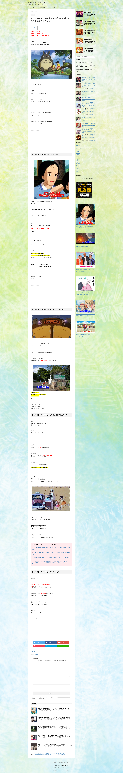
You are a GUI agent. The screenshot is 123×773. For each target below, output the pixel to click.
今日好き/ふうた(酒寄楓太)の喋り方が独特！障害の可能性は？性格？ (88, 119)
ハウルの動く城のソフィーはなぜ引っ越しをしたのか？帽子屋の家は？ (49, 753)
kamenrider (78, 157)
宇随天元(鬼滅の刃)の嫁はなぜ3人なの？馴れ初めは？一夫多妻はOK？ (89, 14)
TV (94, 108)
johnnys (77, 156)
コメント (35, 662)
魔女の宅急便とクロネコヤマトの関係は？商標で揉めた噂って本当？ (88, 111)
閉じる (35, 27)
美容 (77, 171)
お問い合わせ (42, 7)
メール (35, 683)
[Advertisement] (51, 140)
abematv (91, 108)
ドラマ (77, 166)
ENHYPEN (78, 153)
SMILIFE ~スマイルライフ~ (37, 2)
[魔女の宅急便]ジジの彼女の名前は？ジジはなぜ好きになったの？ (53, 735)
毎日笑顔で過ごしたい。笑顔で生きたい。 (61, 767)
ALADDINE (78, 146)
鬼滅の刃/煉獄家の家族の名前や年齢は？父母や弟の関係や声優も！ (89, 32)
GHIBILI (91, 88)
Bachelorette (78, 148)
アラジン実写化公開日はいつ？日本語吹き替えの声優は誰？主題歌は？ (54, 717)
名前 (34, 679)
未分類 (77, 169)
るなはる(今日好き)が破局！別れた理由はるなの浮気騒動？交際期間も (88, 131)
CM (77, 150)
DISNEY (78, 151)
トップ (32, 7)
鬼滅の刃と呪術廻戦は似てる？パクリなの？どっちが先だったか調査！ (88, 99)
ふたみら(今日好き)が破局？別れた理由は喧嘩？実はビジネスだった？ (88, 93)
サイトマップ (53, 7)
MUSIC (91, 128)
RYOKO (36, 654)
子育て (77, 168)
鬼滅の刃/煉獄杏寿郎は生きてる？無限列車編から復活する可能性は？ (89, 50)
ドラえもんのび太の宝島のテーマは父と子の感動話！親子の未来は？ (54, 708)
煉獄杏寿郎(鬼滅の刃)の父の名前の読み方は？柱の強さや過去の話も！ (89, 41)
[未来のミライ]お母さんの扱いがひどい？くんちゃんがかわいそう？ (54, 744)
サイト (34, 688)
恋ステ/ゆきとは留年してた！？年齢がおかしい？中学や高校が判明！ (88, 137)
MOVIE (33, 651)
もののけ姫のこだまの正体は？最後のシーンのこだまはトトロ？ (53, 726)
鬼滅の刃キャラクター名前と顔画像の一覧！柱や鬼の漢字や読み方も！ (88, 79)
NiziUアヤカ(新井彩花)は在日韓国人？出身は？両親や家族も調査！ (88, 125)
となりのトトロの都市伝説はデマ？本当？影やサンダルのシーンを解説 (49, 754)
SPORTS (78, 163)
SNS (77, 162)
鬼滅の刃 (91, 102)
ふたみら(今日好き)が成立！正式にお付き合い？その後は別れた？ (88, 105)
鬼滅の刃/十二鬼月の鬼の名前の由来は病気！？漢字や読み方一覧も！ (89, 23)
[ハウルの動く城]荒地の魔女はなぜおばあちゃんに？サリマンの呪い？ (88, 85)
